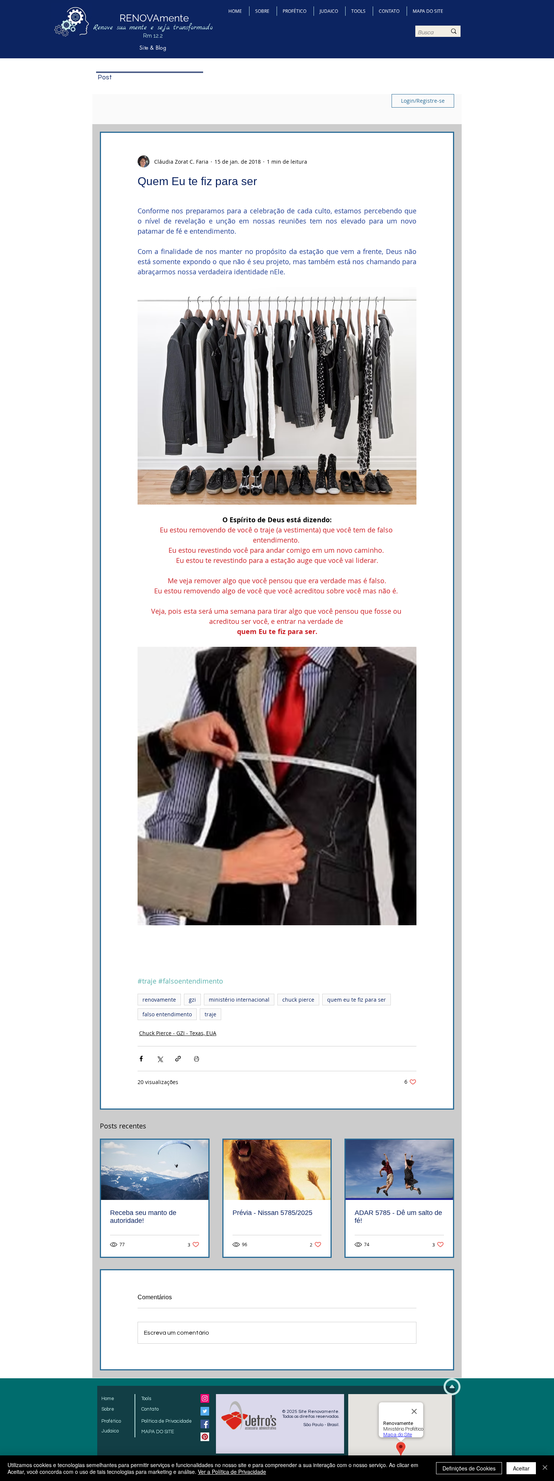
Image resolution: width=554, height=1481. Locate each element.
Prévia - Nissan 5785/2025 (272, 1212)
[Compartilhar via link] (178, 1058)
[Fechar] (544, 1468)
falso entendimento (167, 1014)
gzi (192, 999)
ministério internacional (239, 999)
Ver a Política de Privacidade (232, 1471)
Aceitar (521, 1468)
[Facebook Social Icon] (204, 1424)
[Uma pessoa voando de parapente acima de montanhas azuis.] (154, 1170)
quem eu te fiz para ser (356, 999)
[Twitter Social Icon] (204, 1411)
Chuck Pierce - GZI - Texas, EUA (177, 1033)
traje (210, 1014)
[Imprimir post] (196, 1058)
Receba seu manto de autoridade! (143, 1216)
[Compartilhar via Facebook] (141, 1058)
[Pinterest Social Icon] (204, 1436)
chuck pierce (298, 999)
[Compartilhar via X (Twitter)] (159, 1058)
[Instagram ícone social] (204, 1398)
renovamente (159, 999)
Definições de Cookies (469, 1468)
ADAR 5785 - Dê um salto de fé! (398, 1216)
